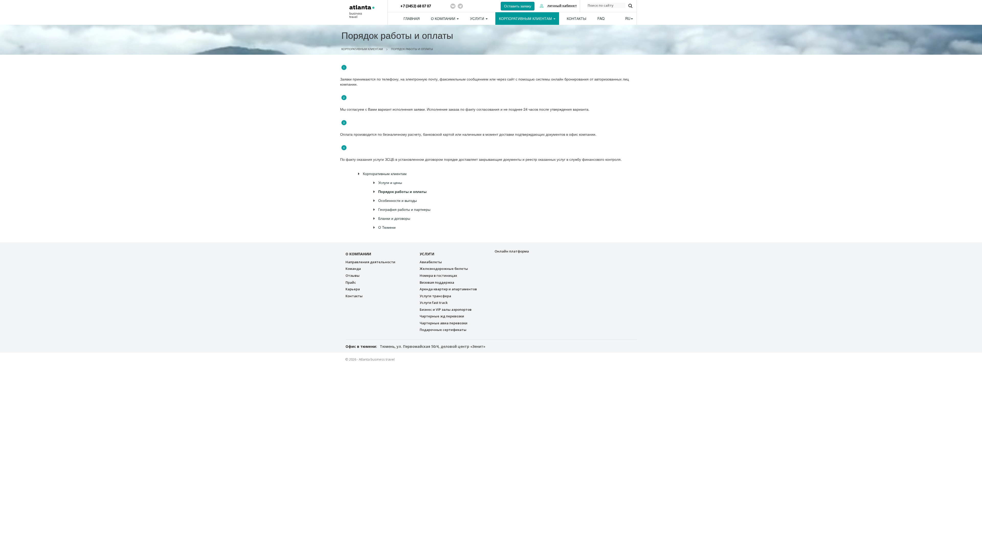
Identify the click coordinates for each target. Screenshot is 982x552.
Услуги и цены (390, 182)
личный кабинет (562, 5)
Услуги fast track (434, 302)
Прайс (350, 282)
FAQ (601, 18)
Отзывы (352, 275)
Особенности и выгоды (397, 200)
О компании (443, 18)
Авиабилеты (431, 262)
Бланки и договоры (394, 218)
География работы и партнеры (404, 209)
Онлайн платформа (512, 251)
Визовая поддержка (437, 282)
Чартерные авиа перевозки (443, 323)
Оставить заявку (517, 6)
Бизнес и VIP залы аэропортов (446, 309)
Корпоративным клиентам (526, 18)
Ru (627, 18)
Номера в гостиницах (438, 275)
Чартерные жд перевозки (442, 316)
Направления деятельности (370, 262)
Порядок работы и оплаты (412, 49)
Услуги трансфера (435, 296)
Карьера (352, 289)
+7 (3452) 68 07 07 (415, 6)
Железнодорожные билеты (444, 268)
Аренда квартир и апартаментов (448, 289)
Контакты (576, 18)
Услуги (477, 18)
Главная (412, 18)
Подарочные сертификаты (443, 329)
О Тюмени (387, 227)
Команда (353, 268)
